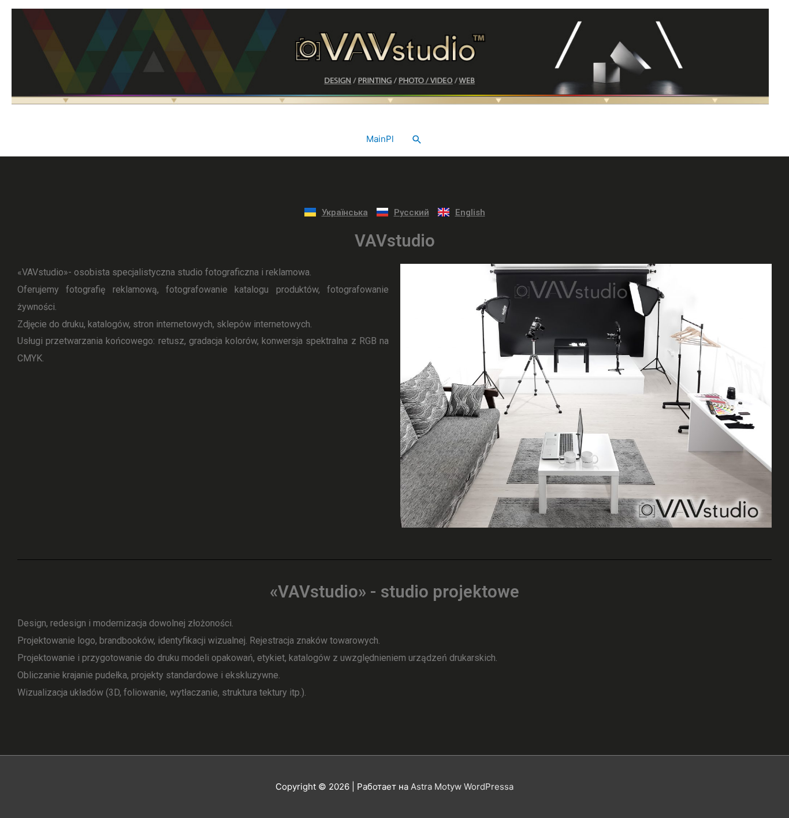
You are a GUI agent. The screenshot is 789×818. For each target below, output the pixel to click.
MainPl (380, 138)
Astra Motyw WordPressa (462, 786)
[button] (417, 139)
